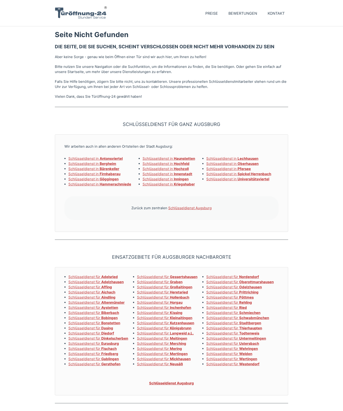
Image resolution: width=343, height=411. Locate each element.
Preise (211, 13)
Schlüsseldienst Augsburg (190, 208)
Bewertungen (242, 13)
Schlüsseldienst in (95, 158)
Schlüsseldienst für (93, 277)
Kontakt (276, 13)
